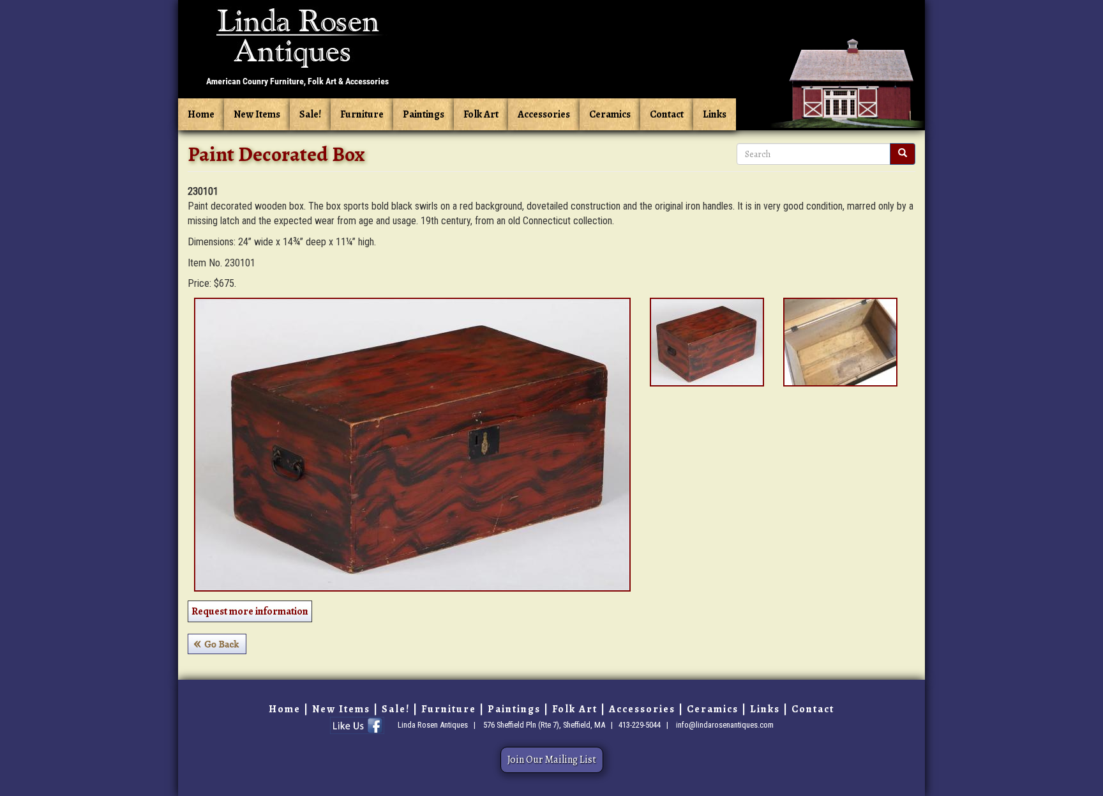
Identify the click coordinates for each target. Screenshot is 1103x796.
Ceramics (610, 114)
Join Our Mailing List (551, 760)
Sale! (310, 114)
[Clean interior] (840, 342)
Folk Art (481, 114)
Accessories (544, 114)
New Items (257, 114)
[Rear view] (707, 342)
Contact (667, 114)
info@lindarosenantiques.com (725, 725)
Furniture (362, 114)
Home (201, 114)
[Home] (297, 46)
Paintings (423, 114)
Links (714, 114)
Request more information (249, 611)
